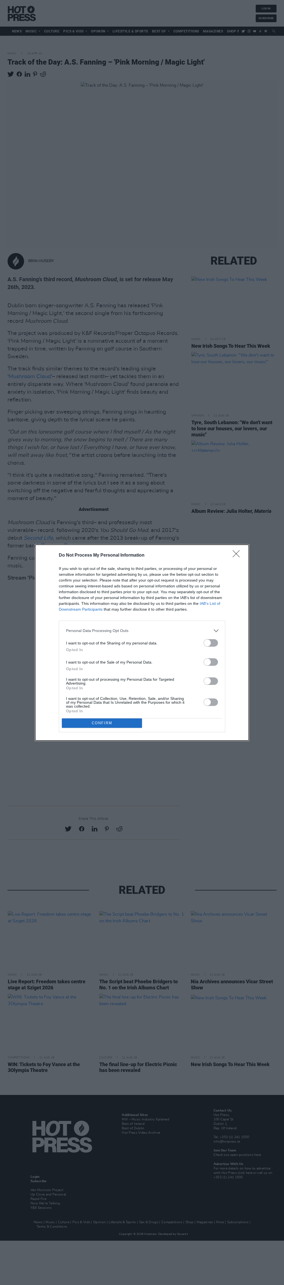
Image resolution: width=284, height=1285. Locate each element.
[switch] (211, 643)
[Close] (238, 555)
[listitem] (142, 631)
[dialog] (142, 643)
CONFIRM (102, 723)
